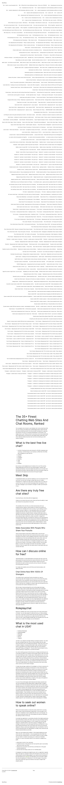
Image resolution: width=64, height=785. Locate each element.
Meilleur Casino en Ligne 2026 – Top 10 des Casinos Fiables (27, 147)
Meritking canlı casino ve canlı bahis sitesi (28, 149)
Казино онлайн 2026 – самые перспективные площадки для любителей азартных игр (45, 291)
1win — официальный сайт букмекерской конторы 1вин (29, 15)
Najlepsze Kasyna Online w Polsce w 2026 (19, 174)
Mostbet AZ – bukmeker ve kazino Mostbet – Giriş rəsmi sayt (50, 152)
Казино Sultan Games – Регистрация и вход (53, 286)
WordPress (4, 2)
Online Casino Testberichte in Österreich (54, 204)
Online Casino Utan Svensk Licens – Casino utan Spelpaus (28, 206)
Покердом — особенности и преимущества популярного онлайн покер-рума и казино (45, 373)
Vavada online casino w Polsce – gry (20, 266)
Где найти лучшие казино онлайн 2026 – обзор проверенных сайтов (20, 283)
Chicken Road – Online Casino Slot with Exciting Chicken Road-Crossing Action (21, 92)
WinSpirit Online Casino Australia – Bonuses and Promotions (50, 271)
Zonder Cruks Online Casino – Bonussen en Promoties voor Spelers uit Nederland (29, 278)
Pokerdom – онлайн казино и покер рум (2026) (33, 239)
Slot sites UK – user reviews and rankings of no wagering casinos (49, 251)
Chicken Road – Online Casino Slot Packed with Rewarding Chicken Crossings (47, 89)
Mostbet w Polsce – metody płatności (55, 166)
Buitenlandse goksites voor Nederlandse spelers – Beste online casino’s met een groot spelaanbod (43, 72)
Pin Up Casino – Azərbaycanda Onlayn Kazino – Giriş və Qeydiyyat (49, 209)
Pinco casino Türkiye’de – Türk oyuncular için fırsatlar (33, 221)
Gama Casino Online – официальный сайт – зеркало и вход (20, 109)
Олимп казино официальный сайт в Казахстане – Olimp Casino (49, 308)
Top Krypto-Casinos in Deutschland (21, 261)
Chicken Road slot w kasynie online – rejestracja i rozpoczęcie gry (49, 92)
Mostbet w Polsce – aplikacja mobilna (39, 166)
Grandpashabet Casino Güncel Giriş (41, 112)
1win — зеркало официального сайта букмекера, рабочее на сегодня (48, 7)
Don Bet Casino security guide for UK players (16, 94)
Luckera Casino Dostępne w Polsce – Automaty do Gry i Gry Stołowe (49, 139)
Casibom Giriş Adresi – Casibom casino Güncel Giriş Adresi (19, 77)
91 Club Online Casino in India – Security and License (52, 47)
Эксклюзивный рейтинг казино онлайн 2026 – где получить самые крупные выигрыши (45, 393)
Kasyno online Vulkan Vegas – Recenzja (54, 122)
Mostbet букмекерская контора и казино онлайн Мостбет (50, 169)
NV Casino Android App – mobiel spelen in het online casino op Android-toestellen (24, 194)
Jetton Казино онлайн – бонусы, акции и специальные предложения (48, 117)
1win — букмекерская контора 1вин (55, 5)
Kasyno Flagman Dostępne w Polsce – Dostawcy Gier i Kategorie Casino (48, 119)
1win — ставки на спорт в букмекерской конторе (31, 17)
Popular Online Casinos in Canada (19, 246)
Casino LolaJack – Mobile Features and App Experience (51, 82)
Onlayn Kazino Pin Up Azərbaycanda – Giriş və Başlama (29, 199)
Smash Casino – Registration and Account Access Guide (51, 254)
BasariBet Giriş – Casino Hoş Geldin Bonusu (36, 57)
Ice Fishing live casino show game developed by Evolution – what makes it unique (19, 114)
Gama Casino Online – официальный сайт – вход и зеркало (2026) (22, 107)
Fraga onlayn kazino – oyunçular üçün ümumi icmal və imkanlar (50, 102)
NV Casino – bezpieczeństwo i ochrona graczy (32, 191)
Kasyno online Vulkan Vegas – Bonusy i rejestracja (11, 122)
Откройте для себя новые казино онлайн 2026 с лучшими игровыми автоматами (46, 318)
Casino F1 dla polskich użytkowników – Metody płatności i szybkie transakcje (25, 82)
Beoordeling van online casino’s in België (23, 60)
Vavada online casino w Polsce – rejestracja (36, 266)
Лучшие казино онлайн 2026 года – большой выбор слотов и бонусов (48, 303)
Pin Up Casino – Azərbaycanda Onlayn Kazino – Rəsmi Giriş (51, 214)
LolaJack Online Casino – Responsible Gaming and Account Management (48, 134)
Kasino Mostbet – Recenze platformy (26, 119)
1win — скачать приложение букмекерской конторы (51, 15)
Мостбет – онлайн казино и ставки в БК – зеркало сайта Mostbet (49, 306)
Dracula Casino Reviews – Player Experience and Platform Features (49, 97)
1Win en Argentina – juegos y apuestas (12, 27)
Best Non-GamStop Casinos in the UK (39, 60)
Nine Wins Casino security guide (56, 179)
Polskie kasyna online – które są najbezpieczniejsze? (39, 244)
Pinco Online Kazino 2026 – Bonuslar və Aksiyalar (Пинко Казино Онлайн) (18, 229)
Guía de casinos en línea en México (55, 112)
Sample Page (59, 249)
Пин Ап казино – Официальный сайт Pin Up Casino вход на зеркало (48, 328)
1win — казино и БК (49, 12)
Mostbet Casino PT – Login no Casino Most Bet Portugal (51, 164)
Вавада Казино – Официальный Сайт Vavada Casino (22, 281)
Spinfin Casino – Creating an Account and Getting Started (27, 256)
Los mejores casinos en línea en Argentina (54, 137)
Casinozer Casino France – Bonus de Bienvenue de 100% (21, 87)
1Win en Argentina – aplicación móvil (55, 25)
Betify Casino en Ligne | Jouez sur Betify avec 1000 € (30, 62)
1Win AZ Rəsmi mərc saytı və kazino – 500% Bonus (52, 20)
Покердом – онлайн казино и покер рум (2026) (31, 371)
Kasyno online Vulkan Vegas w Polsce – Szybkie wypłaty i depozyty (23, 124)
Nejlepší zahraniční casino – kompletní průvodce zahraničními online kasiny (48, 176)
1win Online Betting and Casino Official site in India (52, 27)
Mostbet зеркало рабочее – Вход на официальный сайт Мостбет (22, 172)
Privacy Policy (29, 246)
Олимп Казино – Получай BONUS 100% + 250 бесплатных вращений (22, 308)
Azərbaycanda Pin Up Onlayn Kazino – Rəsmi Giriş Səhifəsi (51, 52)
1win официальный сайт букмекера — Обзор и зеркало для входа (22, 42)
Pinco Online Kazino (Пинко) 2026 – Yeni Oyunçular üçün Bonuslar (23, 224)
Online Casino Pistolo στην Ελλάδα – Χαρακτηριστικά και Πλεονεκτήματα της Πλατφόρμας (28, 204)
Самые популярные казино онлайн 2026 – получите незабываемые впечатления (46, 390)
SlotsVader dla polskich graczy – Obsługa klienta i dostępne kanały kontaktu (25, 254)
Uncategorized (14, 770)
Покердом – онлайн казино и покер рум (13, 371)
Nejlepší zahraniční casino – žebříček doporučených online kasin (23, 179)
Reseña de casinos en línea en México (10, 249)
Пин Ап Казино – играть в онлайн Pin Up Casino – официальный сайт (20, 336)
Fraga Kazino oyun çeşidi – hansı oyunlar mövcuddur (27, 102)
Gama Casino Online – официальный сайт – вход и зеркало (26, 104)
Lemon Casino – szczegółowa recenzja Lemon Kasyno (30, 129)
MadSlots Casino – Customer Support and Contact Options (51, 142)
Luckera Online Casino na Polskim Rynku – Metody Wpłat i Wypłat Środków (24, 142)
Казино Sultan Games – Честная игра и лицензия (24, 288)
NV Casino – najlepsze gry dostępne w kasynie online (52, 191)
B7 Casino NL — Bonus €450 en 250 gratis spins (53, 55)
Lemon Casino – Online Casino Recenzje (54, 127)
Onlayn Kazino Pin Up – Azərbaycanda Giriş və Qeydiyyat (51, 196)
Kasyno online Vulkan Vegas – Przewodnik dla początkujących (34, 122)
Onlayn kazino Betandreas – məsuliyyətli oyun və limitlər (51, 194)
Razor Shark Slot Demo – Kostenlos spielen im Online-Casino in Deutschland (47, 246)
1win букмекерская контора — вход (55, 32)
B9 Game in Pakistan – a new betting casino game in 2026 (16, 57)
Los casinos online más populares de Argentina (18, 137)
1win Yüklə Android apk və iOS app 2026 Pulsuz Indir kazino (35, 32)
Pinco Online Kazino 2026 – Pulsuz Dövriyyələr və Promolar (18, 231)
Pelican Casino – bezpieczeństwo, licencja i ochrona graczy (24, 209)
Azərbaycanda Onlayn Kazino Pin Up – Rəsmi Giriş (52, 50)
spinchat (27, 756)
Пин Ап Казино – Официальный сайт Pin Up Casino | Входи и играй (49, 321)
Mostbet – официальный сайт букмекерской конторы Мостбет (49, 149)
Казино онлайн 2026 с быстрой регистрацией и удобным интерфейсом (18, 296)
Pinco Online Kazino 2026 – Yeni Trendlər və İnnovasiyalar (25, 234)
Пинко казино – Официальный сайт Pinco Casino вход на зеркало (19, 363)
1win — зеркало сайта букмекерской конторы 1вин (34, 12)
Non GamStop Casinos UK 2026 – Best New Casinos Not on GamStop (22, 184)
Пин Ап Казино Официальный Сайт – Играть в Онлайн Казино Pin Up (48, 338)
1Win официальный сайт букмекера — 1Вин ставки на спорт (50, 37)
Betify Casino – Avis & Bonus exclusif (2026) (10, 62)
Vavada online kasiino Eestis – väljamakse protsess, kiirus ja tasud (49, 269)
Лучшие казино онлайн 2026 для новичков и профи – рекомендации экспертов (19, 306)
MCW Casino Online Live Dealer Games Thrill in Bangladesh (51, 144)
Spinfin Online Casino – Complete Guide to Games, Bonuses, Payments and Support (31, 259)
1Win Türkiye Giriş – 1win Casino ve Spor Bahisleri (52, 30)
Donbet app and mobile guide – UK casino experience (52, 94)
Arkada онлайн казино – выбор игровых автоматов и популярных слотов (27, 50)
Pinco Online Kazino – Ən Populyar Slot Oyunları (53, 221)
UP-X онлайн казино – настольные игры (54, 261)
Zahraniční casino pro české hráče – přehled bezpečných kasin (25, 276)
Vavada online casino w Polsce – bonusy (54, 264)
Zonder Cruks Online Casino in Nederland (54, 278)
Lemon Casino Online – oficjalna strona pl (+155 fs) (31, 132)
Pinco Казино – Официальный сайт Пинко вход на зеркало (19, 236)
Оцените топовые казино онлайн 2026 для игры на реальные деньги (20, 321)
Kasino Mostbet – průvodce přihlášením (10, 119)
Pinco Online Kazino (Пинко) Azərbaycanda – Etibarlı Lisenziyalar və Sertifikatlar (46, 226)
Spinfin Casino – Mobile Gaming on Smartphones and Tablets (50, 256)
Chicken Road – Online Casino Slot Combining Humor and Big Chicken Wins (47, 87)
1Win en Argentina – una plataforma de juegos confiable (31, 27)
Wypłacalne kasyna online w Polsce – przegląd (32, 274)
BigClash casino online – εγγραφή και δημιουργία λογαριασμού (27, 67)
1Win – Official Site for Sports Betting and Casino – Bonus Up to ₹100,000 (33, 5)
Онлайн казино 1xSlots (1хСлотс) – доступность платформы (50, 313)
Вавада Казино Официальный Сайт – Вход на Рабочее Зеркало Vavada (48, 281)
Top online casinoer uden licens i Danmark (37, 261)
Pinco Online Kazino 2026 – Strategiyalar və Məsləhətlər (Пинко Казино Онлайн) (46, 231)
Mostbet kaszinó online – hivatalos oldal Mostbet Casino (20, 166)
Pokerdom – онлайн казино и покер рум (14, 239)
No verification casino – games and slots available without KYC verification (48, 181)
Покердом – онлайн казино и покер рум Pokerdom (52, 371)
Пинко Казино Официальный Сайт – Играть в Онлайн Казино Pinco (16, 368)
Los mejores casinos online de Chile (28, 139)
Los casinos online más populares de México (36, 137)
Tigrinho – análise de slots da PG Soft (55, 259)
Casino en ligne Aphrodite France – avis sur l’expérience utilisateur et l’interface (47, 77)
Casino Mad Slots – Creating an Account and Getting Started (14, 84)
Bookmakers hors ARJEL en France (35, 69)
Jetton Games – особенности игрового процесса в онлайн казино (49, 114)
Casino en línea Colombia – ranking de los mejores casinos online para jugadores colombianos (44, 79)
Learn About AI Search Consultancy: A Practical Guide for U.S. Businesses (32, 127)
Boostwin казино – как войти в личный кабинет (52, 69)
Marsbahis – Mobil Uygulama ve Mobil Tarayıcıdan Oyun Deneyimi (25, 144)
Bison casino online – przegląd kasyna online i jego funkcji (51, 67)
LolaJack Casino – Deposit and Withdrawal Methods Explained (21, 134)
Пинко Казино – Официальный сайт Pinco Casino (32, 361)
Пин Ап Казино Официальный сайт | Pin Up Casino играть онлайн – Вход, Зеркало (46, 351)
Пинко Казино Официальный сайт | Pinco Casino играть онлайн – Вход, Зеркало (46, 368)
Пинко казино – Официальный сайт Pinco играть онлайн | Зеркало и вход (47, 363)
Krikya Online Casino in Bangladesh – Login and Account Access (50, 124)
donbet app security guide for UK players (27, 97)
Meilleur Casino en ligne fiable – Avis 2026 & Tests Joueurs (51, 147)
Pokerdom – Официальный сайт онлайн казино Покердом (26, 241)
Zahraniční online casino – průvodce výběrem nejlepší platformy (50, 276)
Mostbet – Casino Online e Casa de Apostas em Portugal (27, 152)
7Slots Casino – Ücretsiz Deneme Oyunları (33, 47)
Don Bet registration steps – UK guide (33, 94)
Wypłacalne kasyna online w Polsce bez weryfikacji (52, 274)
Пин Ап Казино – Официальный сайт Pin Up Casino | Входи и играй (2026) (47, 323)
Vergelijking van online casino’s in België (30, 271)
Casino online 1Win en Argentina (33, 84)
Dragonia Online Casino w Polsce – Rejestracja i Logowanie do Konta (21, 99)
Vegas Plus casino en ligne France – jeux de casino (12, 271)
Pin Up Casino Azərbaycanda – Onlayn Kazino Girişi (52, 216)
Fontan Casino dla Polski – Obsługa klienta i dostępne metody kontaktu (48, 99)
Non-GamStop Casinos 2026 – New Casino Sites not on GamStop (49, 184)
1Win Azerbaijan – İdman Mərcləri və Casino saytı (38, 22)
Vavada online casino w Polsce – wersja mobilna (27, 269)
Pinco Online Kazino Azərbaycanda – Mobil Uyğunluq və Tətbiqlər (49, 234)
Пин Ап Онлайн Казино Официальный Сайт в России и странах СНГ (20, 358)
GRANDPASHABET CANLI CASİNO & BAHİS (54, 109)
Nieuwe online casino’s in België (43, 179)
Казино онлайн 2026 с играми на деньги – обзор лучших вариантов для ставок (46, 298)
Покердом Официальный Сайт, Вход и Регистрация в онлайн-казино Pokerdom (46, 388)
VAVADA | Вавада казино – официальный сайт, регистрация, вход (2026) (31, 264)
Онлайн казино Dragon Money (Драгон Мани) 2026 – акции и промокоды (47, 316)
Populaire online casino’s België (56, 244)
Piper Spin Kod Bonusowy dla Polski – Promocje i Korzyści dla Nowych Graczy (47, 236)
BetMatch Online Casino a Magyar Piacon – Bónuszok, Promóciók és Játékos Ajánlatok (45, 64)
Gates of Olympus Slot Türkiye (38, 109)
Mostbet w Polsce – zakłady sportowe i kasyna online (27, 169)
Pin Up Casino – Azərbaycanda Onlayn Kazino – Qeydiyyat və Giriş (23, 211)
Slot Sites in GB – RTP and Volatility (29, 251)
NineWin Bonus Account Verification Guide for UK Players (21, 181)
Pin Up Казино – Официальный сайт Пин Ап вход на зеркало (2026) (48, 219)
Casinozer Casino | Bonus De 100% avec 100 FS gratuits (51, 84)
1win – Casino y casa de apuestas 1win (10, 5)
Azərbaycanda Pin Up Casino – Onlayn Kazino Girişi (29, 52)
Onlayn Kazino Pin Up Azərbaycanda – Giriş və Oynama (29, 201)
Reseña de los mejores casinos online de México (27, 249)
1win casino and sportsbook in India (55, 22)
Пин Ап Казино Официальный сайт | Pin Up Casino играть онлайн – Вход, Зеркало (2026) (44, 353)
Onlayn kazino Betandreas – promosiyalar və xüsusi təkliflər (27, 196)
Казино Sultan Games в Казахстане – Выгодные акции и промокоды (48, 288)
